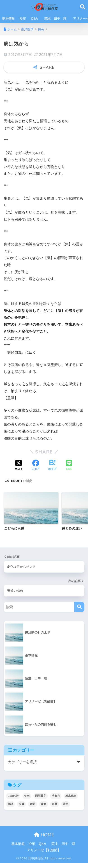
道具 (54, 803)
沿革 (23, 18)
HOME (46, 835)
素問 (32, 803)
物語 (10, 803)
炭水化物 (70, 795)
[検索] (79, 607)
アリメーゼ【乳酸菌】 (44, 850)
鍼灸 (28, 481)
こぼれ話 (13, 795)
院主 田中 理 (57, 18)
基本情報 (8, 18)
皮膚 (21, 803)
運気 (43, 803)
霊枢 (65, 803)
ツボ (27, 795)
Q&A (34, 18)
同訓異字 (40, 795)
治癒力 (56, 795)
